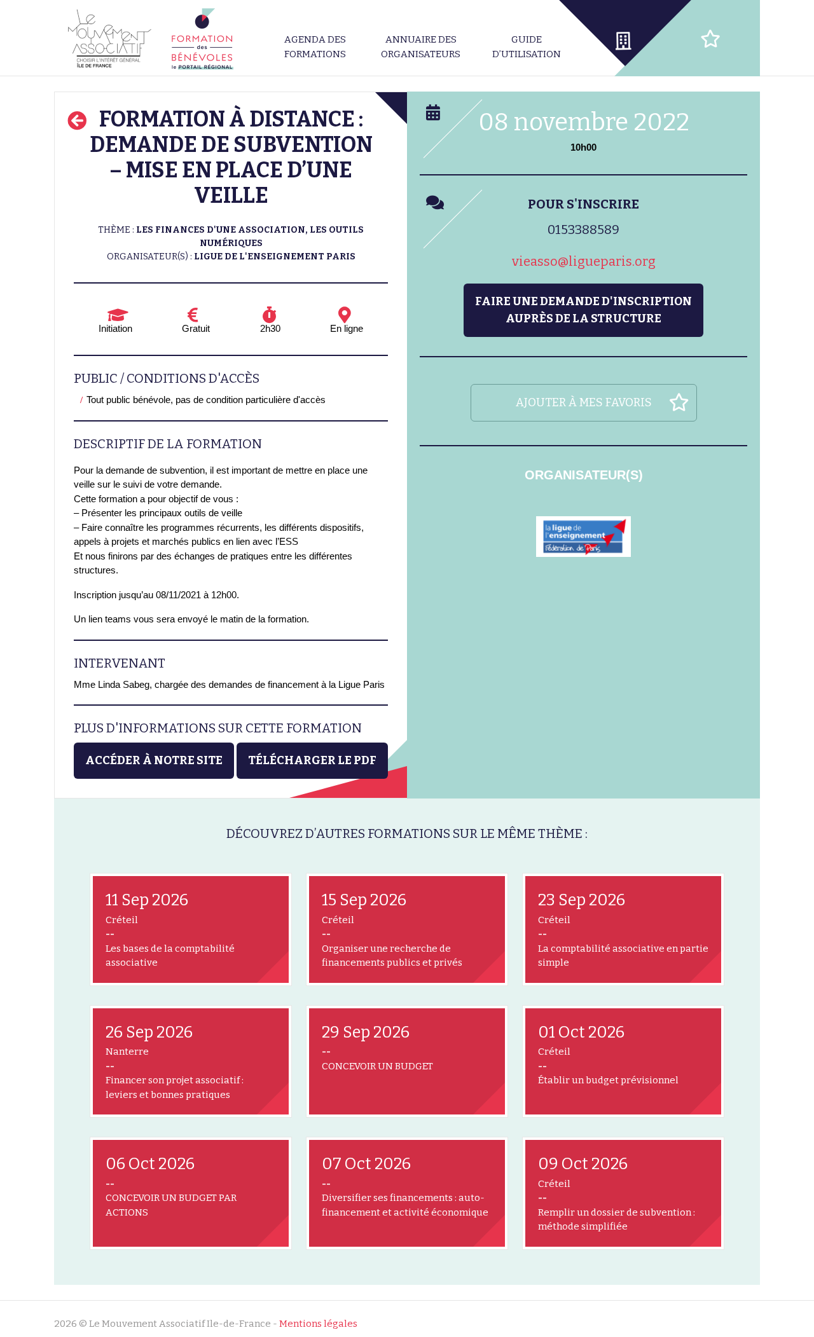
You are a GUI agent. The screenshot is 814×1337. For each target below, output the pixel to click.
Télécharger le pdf (312, 760)
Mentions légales (318, 1323)
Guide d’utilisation (526, 47)
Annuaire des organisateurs (420, 47)
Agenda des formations (315, 47)
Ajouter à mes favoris (584, 402)
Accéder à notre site (154, 760)
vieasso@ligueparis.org (584, 261)
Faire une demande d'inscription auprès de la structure (583, 310)
